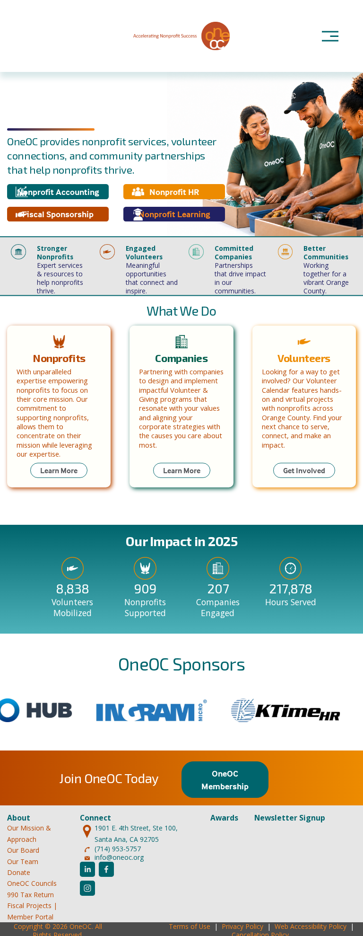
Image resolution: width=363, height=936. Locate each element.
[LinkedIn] (87, 869)
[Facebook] (106, 869)
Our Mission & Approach (29, 833)
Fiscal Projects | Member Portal (32, 911)
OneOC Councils (32, 883)
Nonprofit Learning (174, 214)
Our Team (22, 861)
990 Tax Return (30, 894)
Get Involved (304, 470)
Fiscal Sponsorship (58, 214)
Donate (18, 872)
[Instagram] (87, 888)
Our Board (23, 850)
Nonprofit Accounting (58, 191)
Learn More (59, 470)
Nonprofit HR (174, 191)
